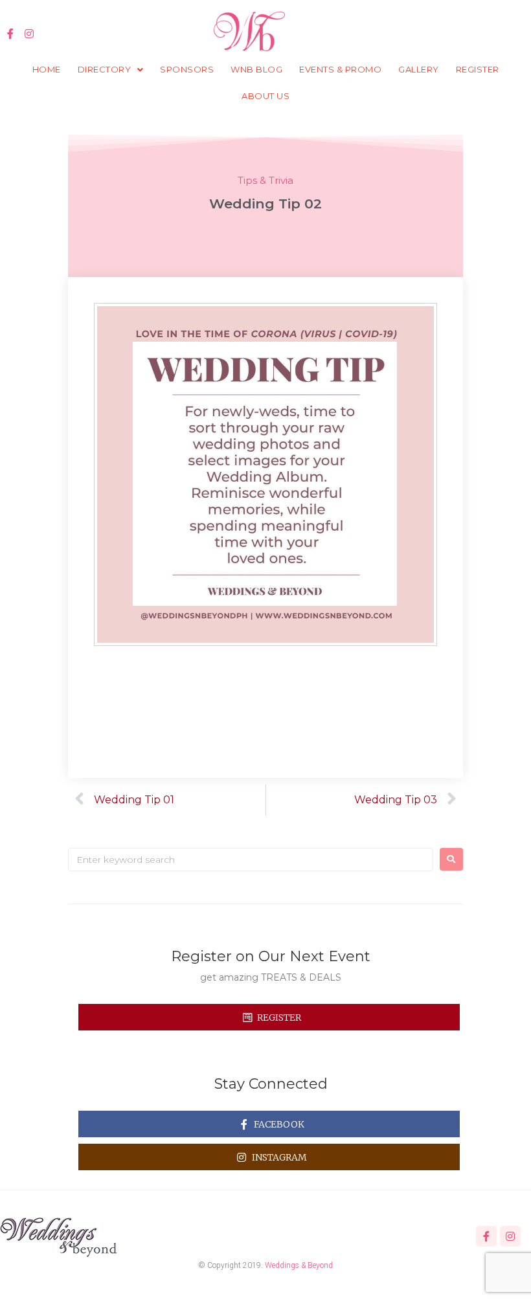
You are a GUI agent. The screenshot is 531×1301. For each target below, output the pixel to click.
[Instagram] (29, 34)
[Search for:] (250, 859)
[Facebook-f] (10, 34)
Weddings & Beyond (299, 1265)
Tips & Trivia (265, 180)
